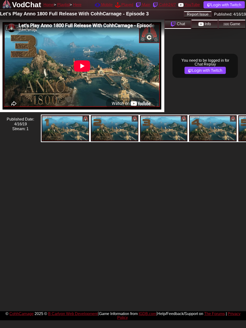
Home (48, 5)
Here (77, 5)
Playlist (63, 5)
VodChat (26, 5)
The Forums (214, 314)
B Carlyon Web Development (73, 314)
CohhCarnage (21, 314)
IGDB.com (147, 314)
